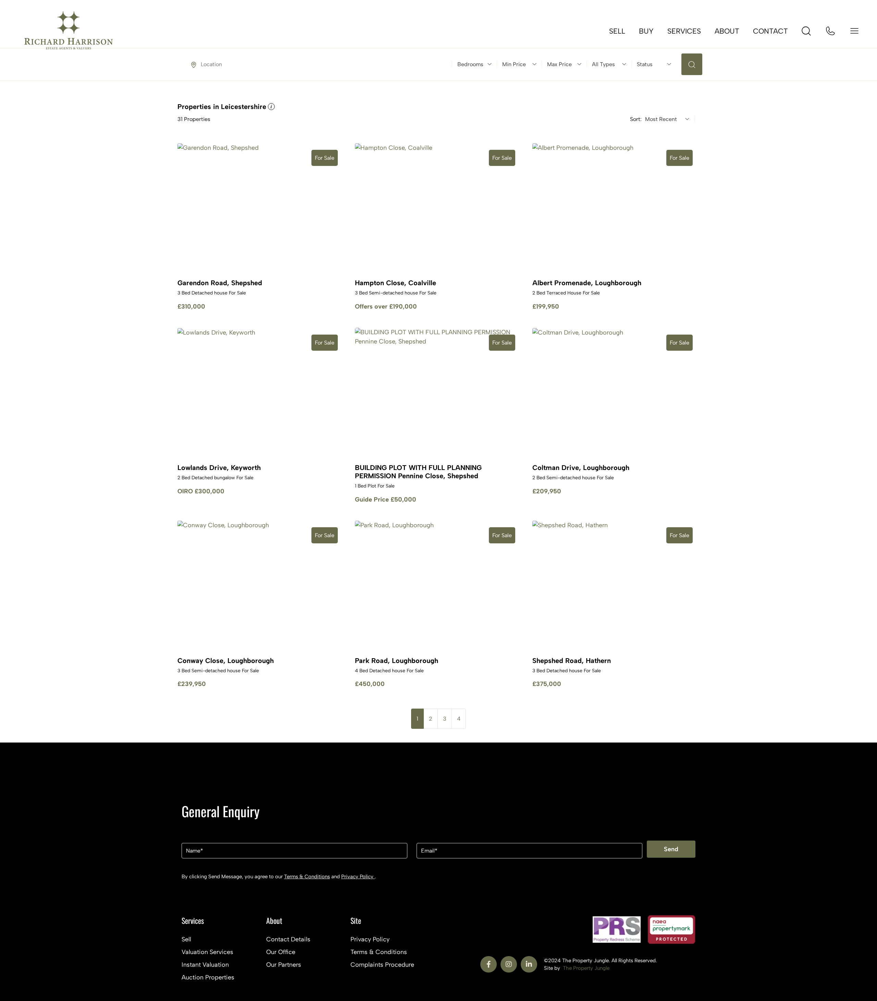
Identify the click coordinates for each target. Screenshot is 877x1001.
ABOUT (727, 31)
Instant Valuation (205, 964)
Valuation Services (207, 952)
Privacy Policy (358, 876)
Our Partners (283, 964)
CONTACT (770, 31)
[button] (270, 106)
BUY (646, 31)
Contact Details (288, 939)
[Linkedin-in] (529, 964)
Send (671, 849)
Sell (186, 939)
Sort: (636, 119)
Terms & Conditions (307, 876)
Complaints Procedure (382, 964)
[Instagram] (509, 964)
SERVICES (684, 31)
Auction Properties (208, 977)
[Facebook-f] (488, 964)
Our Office (280, 952)
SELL (617, 31)
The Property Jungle (586, 968)
